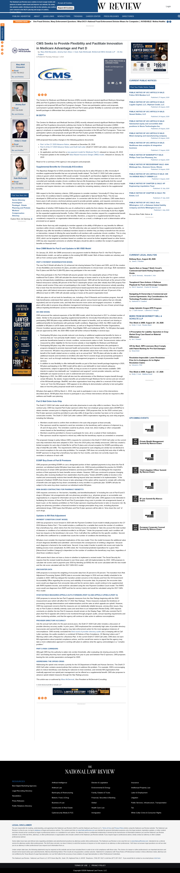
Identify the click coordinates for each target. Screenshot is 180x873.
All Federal (109, 70)
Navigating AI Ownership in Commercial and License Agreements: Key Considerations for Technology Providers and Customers (148, 296)
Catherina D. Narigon (151, 310)
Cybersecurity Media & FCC (62, 813)
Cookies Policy (15, 12)
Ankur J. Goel (20, 141)
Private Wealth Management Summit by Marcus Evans (152, 442)
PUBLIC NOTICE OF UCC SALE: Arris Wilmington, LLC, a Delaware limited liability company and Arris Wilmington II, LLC (147, 205)
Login (168, 6)
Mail (113, 83)
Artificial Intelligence (59, 783)
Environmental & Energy (100, 788)
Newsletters (63, 16)
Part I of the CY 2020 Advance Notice (54, 144)
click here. (157, 858)
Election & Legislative (99, 783)
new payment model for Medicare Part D (83, 152)
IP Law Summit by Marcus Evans (151, 500)
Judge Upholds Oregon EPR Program (145, 308)
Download (117, 83)
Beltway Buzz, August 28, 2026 (142, 259)
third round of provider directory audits (86, 632)
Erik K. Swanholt (137, 287)
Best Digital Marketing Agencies (24, 786)
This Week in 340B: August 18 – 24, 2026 (146, 323)
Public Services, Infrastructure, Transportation (149, 803)
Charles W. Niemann (151, 287)
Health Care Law (97, 808)
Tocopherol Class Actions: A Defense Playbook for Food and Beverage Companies (148, 283)
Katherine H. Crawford (139, 301)
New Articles (2, 33)
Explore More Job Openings (20, 219)
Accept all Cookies (65, 3)
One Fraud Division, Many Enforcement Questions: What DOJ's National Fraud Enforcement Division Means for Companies (84, 21)
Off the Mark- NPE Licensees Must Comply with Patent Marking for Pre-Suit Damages (147, 347)
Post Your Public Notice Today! (142, 87)
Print (109, 83)
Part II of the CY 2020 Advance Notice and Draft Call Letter (63, 147)
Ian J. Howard (136, 339)
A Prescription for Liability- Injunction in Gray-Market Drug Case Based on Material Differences (149, 334)
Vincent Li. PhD (137, 365)
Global (93, 803)
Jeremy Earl (20, 104)
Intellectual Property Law (140, 788)
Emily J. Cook (136, 325)
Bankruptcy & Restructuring (62, 793)
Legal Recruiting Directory (22, 791)
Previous (167, 21)
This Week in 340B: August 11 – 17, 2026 (146, 372)
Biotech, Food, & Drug (60, 798)
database (38, 830)
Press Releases (18, 801)
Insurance (135, 783)
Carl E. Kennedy (137, 275)
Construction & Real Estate (62, 808)
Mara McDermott (67, 679)
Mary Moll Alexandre (20, 65)
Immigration (96, 813)
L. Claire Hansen (137, 310)
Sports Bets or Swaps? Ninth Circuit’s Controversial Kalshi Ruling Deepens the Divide (146, 270)
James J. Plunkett (138, 261)
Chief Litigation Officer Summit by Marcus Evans (153, 471)
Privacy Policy (119, 828)
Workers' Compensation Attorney (18, 213)
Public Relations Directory (22, 806)
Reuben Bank (146, 325)
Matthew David (147, 374)
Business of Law (58, 803)
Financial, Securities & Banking (103, 798)
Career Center (93, 16)
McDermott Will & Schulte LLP (103, 52)
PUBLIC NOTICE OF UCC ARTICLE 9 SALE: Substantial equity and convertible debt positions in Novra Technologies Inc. (147, 123)
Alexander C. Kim (150, 275)
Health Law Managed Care (114, 67)
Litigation (134, 798)
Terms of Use (106, 828)
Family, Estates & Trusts (100, 793)
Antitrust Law (57, 788)
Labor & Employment (139, 793)
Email (16, 71)
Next (170, 21)
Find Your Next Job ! (20, 195)
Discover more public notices (139, 214)
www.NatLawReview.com (86, 830)
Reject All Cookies (65, 8)
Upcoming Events (139, 418)
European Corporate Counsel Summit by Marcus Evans (152, 528)
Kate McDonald (20, 178)
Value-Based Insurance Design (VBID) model (86, 155)
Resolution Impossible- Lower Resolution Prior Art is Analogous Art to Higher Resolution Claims (147, 360)
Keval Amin (135, 351)
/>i (121, 83)
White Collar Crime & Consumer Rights (146, 813)
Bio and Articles (18, 77)
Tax (132, 808)
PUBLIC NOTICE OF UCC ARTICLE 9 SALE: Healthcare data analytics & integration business (147, 145)
